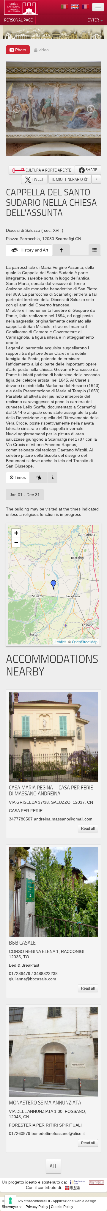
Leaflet (60, 641)
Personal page (18, 20)
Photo (20, 49)
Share (91, 169)
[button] (53, 585)
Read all (88, 828)
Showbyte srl (12, 1207)
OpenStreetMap (84, 641)
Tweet (37, 179)
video (43, 49)
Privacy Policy (37, 1207)
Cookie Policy (62, 1207)
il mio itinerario (68, 179)
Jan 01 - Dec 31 (25, 494)
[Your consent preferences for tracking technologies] (10, 1200)
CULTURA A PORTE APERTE (48, 170)
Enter (94, 20)
